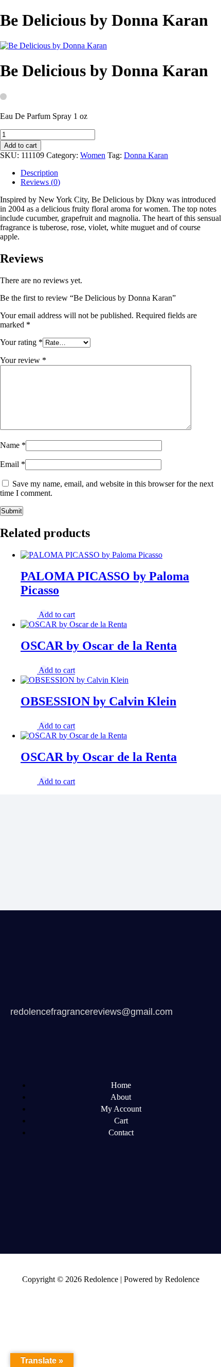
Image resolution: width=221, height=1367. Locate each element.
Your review (23, 360)
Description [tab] (39, 172)
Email (12, 464)
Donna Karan (146, 155)
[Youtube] (101, 1203)
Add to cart (20, 145)
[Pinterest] (140, 1203)
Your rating (21, 342)
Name (13, 445)
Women (92, 155)
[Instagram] (179, 1203)
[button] (57, 615)
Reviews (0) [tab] (40, 182)
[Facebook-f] (23, 1203)
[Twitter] (62, 1203)
